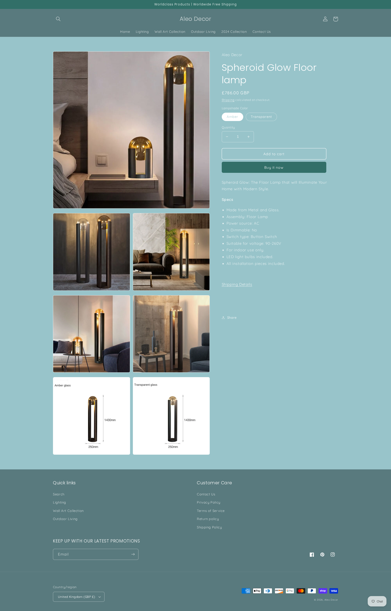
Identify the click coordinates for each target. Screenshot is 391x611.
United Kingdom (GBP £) (76, 597)
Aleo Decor (331, 599)
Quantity (228, 127)
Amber (232, 116)
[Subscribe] (133, 554)
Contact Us (206, 494)
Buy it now (274, 167)
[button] (58, 19)
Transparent (261, 116)
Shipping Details (237, 284)
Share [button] (232, 317)
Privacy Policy (208, 502)
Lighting (59, 502)
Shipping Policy (209, 527)
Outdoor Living (65, 519)
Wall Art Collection (68, 511)
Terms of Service (211, 511)
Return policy (208, 519)
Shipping (228, 100)
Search (58, 494)
